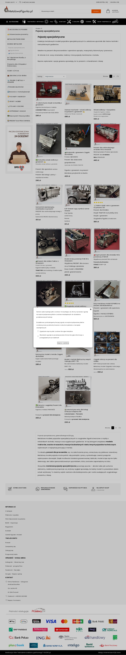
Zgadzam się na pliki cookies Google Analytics (56, 331)
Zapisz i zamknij (63, 343)
